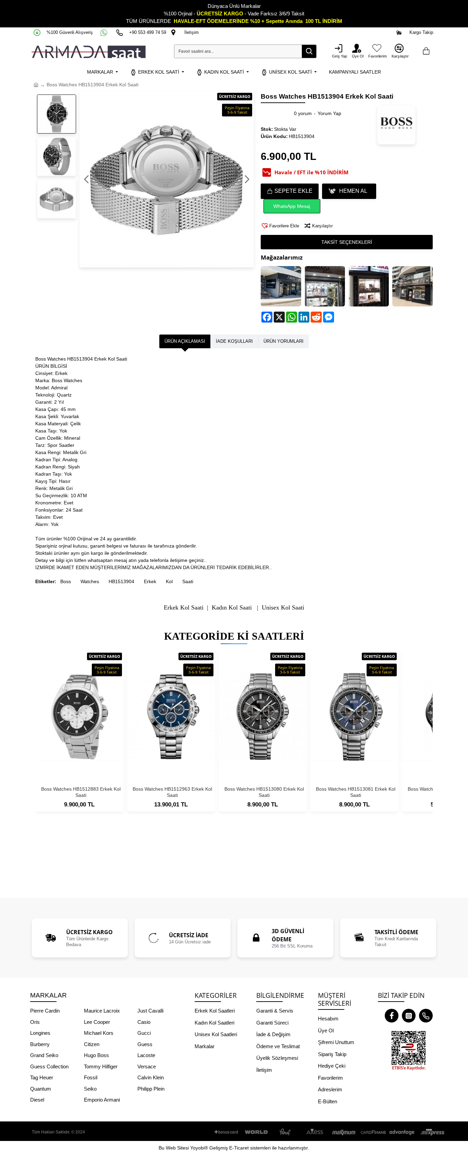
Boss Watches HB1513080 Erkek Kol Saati (264, 792)
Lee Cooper (97, 1022)
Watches (90, 581)
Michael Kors (98, 1033)
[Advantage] (402, 1132)
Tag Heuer (41, 1077)
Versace (146, 1066)
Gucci (144, 1033)
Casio (143, 1022)
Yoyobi (197, 1148)
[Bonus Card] (227, 1132)
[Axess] (315, 1132)
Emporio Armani (102, 1100)
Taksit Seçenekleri (346, 242)
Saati (187, 581)
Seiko (90, 1089)
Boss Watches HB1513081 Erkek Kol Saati (355, 792)
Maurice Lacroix (102, 1011)
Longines (40, 1033)
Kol (169, 581)
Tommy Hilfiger (101, 1066)
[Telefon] (426, 1015)
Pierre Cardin (45, 1011)
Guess (144, 1044)
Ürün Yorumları (283, 341)
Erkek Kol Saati (184, 607)
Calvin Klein (150, 1077)
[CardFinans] (373, 1132)
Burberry (40, 1044)
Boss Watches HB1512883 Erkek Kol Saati (81, 792)
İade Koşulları (234, 341)
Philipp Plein (150, 1089)
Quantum (40, 1089)
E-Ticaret (239, 1148)
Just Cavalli (150, 1011)
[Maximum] (344, 1132)
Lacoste (146, 1055)
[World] (256, 1132)
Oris (35, 1022)
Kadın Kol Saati (232, 607)
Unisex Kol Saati (283, 607)
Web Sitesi (177, 1148)
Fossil (90, 1077)
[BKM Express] (431, 1132)
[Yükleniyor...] (426, 51)
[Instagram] (409, 1015)
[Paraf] (285, 1132)
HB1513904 (121, 581)
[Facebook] (391, 1015)
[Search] (309, 51)
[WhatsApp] (104, 32)
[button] (86, 179)
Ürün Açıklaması (184, 341)
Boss (65, 581)
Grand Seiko (44, 1055)
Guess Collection (49, 1066)
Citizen (91, 1044)
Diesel (37, 1100)
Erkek (150, 581)
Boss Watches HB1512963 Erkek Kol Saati (172, 792)
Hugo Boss (96, 1055)
